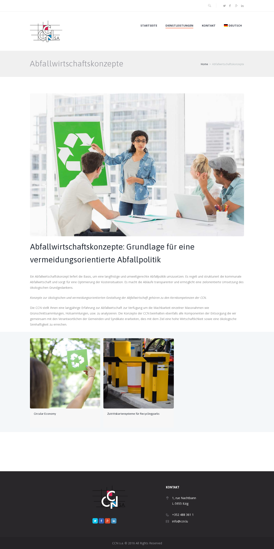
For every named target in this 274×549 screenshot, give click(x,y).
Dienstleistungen (179, 25)
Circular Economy (45, 413)
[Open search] (209, 6)
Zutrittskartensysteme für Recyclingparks (133, 413)
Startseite (148, 25)
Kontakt (209, 25)
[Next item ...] (190, 158)
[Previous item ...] (83, 158)
